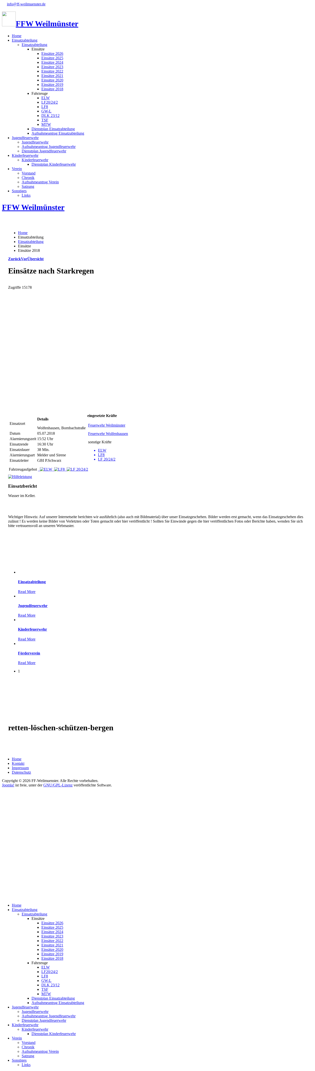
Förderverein (29, 653)
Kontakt (18, 763)
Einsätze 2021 (52, 76)
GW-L (46, 111)
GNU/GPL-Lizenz (58, 785)
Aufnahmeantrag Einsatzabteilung (58, 133)
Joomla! (8, 785)
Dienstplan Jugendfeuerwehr (44, 151)
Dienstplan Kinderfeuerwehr (54, 164)
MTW (46, 124)
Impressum (20, 768)
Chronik (28, 178)
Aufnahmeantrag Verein (40, 182)
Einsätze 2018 (52, 89)
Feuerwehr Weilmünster (106, 425)
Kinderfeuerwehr (25, 155)
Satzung (28, 186)
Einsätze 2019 (52, 84)
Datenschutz (21, 772)
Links (26, 195)
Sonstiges (19, 191)
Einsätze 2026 (52, 53)
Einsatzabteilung (24, 40)
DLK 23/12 (50, 115)
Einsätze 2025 (52, 58)
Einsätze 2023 (52, 67)
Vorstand (28, 173)
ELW (45, 98)
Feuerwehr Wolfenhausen (108, 434)
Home (16, 36)
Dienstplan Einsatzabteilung (53, 129)
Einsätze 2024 (52, 62)
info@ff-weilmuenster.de (26, 4)
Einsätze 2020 (52, 80)
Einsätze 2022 (52, 71)
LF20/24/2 (49, 102)
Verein (17, 169)
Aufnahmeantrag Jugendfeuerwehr (49, 146)
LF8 (44, 107)
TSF (44, 120)
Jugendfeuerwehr (25, 138)
